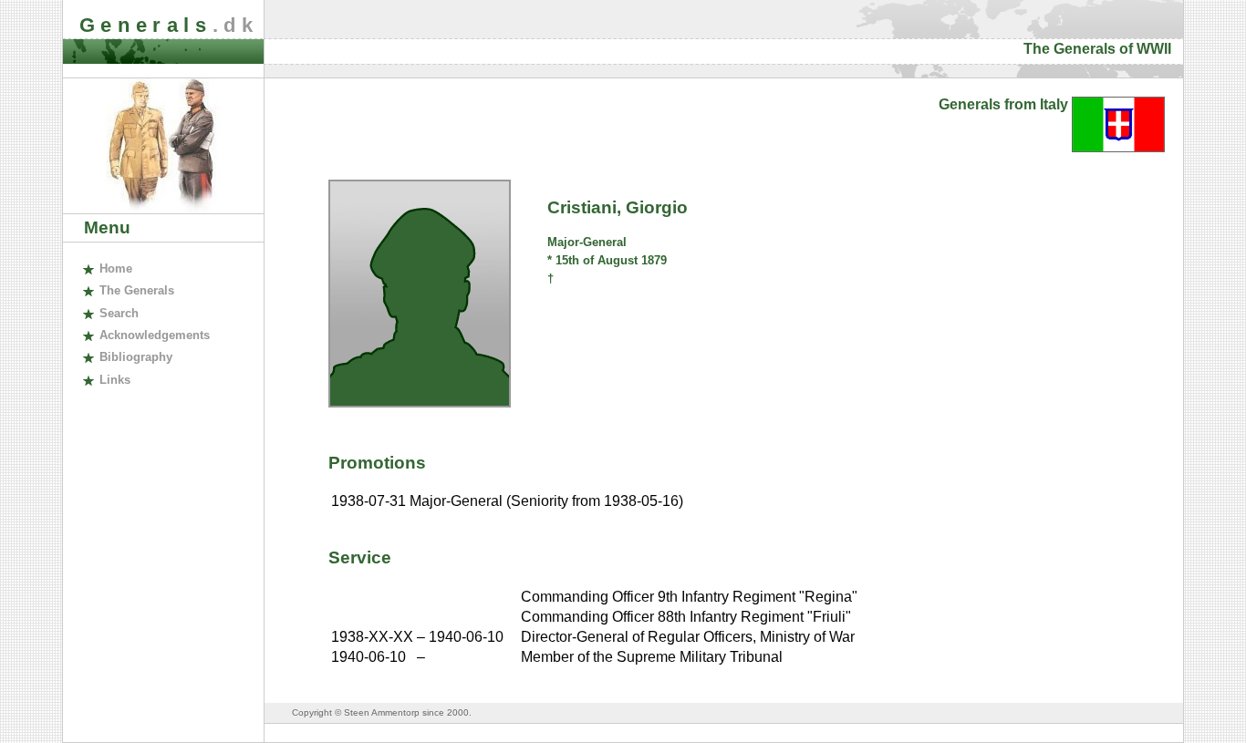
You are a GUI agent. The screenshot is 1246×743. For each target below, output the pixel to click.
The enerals (136, 290)
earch (118, 313)
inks (114, 380)
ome (115, 268)
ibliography (135, 357)
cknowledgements (154, 335)
